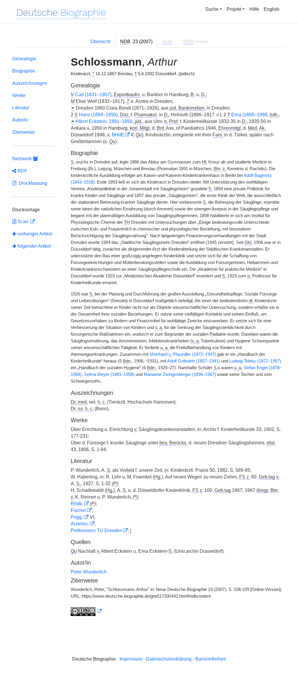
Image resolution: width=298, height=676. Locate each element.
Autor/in (20, 119)
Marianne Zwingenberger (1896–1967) (180, 374)
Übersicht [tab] (100, 41)
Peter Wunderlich (89, 571)
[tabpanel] (149, 337)
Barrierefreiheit (210, 658)
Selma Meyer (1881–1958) (109, 374)
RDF (21, 170)
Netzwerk (22, 158)
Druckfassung (31, 183)
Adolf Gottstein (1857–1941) (193, 361)
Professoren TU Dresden (96, 530)
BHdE (118, 134)
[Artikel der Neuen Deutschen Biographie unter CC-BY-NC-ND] (86, 611)
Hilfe (254, 9)
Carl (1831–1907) (93, 94)
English (271, 9)
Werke (19, 95)
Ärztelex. (80, 523)
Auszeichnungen (29, 83)
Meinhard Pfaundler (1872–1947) (183, 354)
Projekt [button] (234, 9)
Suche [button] (212, 9)
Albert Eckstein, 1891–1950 (103, 121)
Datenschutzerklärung (168, 658)
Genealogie (24, 58)
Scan (22, 221)
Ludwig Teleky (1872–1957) (255, 361)
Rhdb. (77, 503)
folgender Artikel (33, 246)
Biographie (23, 70)
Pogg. (77, 517)
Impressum (131, 658)
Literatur (20, 107)
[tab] (136, 42)
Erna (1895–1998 (249, 114)
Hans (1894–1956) (98, 114)
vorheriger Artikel (34, 233)
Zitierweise (23, 132)
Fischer (78, 510)
